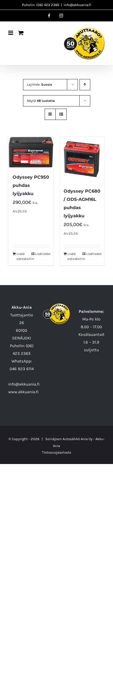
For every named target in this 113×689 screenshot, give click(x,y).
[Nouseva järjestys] (85, 84)
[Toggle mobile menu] (11, 33)
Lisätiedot (42, 254)
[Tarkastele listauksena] (61, 114)
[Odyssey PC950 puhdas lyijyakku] (31, 152)
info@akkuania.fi (77, 5)
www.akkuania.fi (23, 391)
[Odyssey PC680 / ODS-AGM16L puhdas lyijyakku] (82, 159)
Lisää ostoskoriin (23, 256)
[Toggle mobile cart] (21, 33)
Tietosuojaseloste (56, 452)
